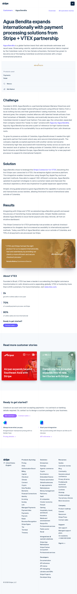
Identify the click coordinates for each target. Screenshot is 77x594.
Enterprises (44, 463)
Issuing (24, 502)
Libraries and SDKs (46, 572)
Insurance (43, 515)
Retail (42, 532)
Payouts (24, 516)
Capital (24, 474)
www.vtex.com (51, 287)
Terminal (25, 530)
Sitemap (61, 492)
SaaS (42, 496)
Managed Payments (28, 507)
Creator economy (46, 502)
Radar (24, 519)
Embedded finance (46, 477)
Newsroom (62, 514)
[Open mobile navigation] (73, 4)
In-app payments (46, 485)
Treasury (25, 533)
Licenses (62, 490)
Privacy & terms (64, 479)
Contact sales (10, 325)
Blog (60, 468)
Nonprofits (44, 523)
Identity (24, 496)
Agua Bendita (9, 45)
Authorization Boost (29, 468)
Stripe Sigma (26, 524)
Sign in (61, 543)
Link (23, 505)
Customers (8, 10)
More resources (64, 501)
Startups (43, 466)
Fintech (42, 505)
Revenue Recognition (29, 521)
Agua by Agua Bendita (59, 123)
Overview (52, 11)
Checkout (25, 477)
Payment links (26, 510)
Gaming (42, 507)
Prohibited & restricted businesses (63, 484)
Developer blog (45, 577)
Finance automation (47, 480)
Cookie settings (64, 495)
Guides (61, 463)
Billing (24, 471)
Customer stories (65, 466)
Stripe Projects (45, 574)
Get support (63, 528)
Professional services (47, 526)
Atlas (23, 466)
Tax (23, 527)
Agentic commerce (46, 468)
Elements (25, 491)
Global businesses (46, 482)
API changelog (45, 569)
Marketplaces (45, 488)
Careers (61, 511)
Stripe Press (63, 517)
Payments (25, 513)
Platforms (43, 494)
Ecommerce (44, 474)
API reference (45, 436)
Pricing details (8, 436)
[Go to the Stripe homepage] (5, 460)
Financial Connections (29, 494)
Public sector (44, 529)
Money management (47, 491)
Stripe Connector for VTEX (44, 169)
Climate (24, 480)
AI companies (44, 499)
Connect (25, 482)
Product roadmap (65, 509)
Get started (9, 416)
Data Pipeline (26, 488)
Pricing (24, 463)
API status (43, 566)
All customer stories (66, 11)
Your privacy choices (66, 498)
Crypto (24, 485)
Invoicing (25, 499)
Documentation (45, 560)
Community (63, 471)
